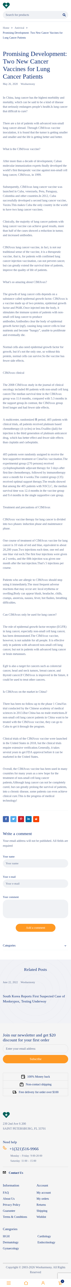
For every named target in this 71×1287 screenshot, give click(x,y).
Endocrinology (46, 1242)
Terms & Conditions (15, 1216)
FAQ (6, 1192)
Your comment (11, 897)
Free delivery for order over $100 (39, 1092)
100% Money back (38, 1076)
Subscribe (35, 1059)
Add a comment (35, 927)
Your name (9, 856)
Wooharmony (28, 84)
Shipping (42, 1210)
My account (44, 1192)
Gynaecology (11, 1248)
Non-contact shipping (38, 1084)
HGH (6, 1236)
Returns (41, 1204)
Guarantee (9, 1210)
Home (6, 27)
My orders (43, 1198)
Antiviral (19, 27)
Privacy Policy (11, 1204)
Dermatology (11, 1242)
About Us (9, 1198)
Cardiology (44, 1236)
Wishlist (41, 1216)
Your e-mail (9, 876)
